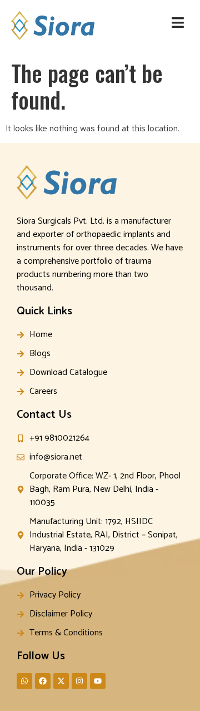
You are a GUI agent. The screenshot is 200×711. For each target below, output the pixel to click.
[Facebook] (43, 681)
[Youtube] (98, 681)
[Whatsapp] (24, 681)
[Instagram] (79, 681)
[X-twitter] (61, 681)
